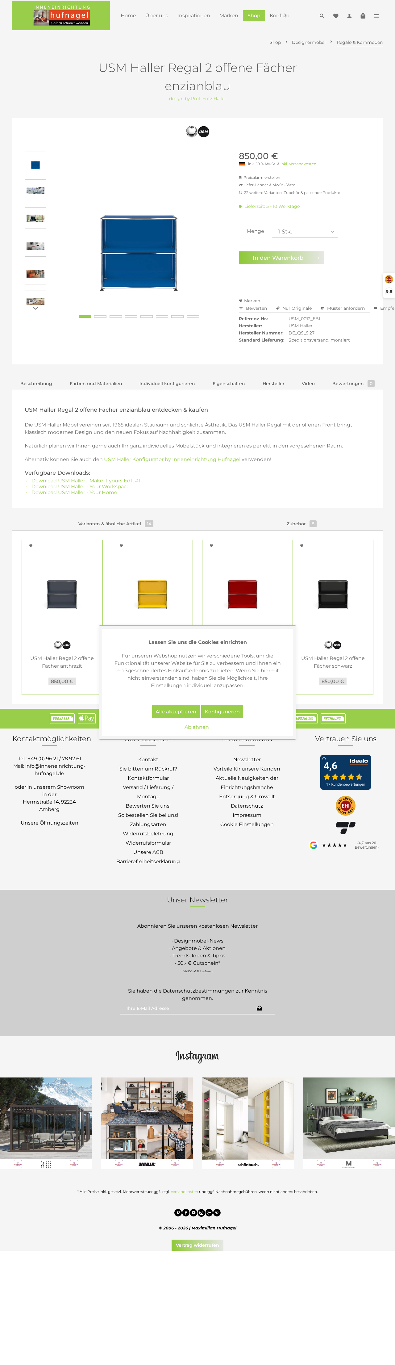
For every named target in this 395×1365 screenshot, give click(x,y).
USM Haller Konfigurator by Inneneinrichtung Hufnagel (172, 459)
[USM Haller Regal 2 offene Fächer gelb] (152, 586)
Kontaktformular (148, 778)
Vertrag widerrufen (197, 1245)
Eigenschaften (229, 383)
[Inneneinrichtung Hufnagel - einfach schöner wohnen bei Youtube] (194, 1214)
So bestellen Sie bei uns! (148, 815)
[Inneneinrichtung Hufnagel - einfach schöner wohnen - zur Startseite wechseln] (61, 15)
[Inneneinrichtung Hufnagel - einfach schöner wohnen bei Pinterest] (217, 1214)
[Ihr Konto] (349, 15)
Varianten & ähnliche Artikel (114, 524)
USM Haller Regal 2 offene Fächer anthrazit (62, 662)
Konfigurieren (222, 712)
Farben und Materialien (96, 383)
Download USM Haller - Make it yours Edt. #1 (85, 481)
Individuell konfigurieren (167, 383)
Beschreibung (36, 383)
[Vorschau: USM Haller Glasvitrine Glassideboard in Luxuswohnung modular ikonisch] (35, 190)
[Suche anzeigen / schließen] (322, 15)
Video (308, 383)
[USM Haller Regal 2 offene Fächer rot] (242, 586)
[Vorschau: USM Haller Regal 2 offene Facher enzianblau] (35, 162)
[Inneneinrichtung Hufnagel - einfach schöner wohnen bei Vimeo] (178, 1214)
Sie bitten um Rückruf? (148, 769)
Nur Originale (297, 308)
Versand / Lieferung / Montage (148, 792)
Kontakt (148, 759)
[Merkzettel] (336, 15)
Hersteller (274, 383)
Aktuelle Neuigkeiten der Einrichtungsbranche (247, 782)
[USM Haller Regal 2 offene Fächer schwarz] (333, 586)
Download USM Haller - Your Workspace (80, 486)
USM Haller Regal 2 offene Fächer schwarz (333, 662)
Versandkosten (184, 1191)
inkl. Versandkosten (298, 164)
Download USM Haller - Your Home (73, 492)
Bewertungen (352, 383)
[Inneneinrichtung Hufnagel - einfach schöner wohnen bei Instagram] (201, 1214)
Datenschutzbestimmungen (199, 991)
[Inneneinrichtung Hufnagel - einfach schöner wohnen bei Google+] (209, 1214)
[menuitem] (128, 15)
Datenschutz (247, 806)
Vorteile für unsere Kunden (247, 769)
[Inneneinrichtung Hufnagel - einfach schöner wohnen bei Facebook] (186, 1214)
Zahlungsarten (148, 824)
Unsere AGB (148, 852)
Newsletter (247, 759)
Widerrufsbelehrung (148, 834)
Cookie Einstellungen (247, 824)
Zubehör (300, 524)
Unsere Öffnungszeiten (49, 823)
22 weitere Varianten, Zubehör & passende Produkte (292, 192)
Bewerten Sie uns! (148, 806)
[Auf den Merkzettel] (31, 545)
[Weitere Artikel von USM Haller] (197, 131)
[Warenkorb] (363, 15)
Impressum (247, 815)
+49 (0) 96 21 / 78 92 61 (54, 759)
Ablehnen (197, 727)
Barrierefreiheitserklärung (148, 861)
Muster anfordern (346, 308)
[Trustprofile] (346, 806)
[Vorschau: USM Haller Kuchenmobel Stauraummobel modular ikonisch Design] (35, 301)
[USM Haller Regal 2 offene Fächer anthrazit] (62, 586)
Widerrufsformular (148, 843)
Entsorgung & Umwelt (247, 797)
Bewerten (256, 308)
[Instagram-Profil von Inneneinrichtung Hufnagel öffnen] (197, 1056)
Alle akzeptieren (176, 712)
